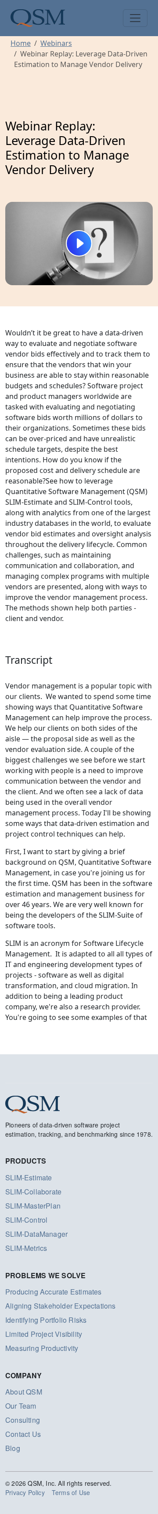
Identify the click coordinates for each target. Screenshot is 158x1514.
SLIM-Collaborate (33, 1192)
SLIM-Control (26, 1220)
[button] (79, 243)
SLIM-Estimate (28, 1177)
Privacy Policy (25, 1492)
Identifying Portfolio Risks (45, 1320)
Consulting (22, 1420)
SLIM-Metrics (26, 1248)
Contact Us (23, 1434)
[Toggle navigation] (135, 18)
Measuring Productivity (41, 1348)
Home (21, 43)
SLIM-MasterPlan (33, 1206)
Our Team (20, 1406)
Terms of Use (71, 1492)
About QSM (23, 1392)
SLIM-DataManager (36, 1234)
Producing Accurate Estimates (53, 1292)
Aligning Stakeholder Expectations (60, 1306)
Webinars (56, 43)
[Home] (38, 18)
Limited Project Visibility (43, 1334)
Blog (12, 1448)
